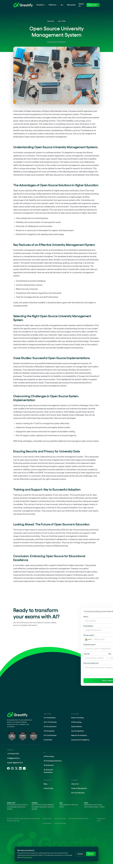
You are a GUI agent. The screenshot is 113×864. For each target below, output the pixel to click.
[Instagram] (12, 768)
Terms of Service (60, 818)
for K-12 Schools (50, 722)
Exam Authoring (77, 718)
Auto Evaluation (77, 731)
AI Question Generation (48, 771)
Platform (52, 5)
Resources (71, 5)
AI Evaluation (49, 765)
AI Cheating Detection (53, 761)
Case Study (48, 788)
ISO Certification (78, 793)
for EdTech (48, 740)
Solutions (40, 5)
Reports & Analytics (79, 735)
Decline (80, 854)
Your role (87, 654)
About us (81, 5)
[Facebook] (8, 768)
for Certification (50, 735)
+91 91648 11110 (13, 754)
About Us (75, 784)
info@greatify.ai (13, 758)
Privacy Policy (47, 818)
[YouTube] (24, 768)
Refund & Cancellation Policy (78, 818)
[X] (16, 768)
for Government (50, 726)
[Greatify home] (23, 5)
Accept (90, 854)
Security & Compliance (80, 740)
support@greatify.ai (15, 762)
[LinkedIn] (20, 768)
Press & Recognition (79, 788)
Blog (45, 784)
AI (61, 5)
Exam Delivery (76, 726)
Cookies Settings (60, 823)
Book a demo (93, 5)
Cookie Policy (47, 823)
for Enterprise (49, 731)
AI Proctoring (76, 722)
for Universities (49, 718)
